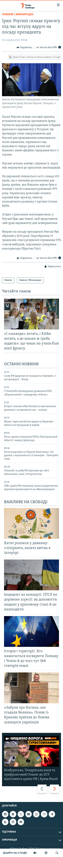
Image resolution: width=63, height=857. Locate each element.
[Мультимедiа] (35, 853)
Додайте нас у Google (15, 852)
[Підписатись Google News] (13, 814)
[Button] (24, 47)
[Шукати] (57, 853)
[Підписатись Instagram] (36, 814)
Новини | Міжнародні (17, 14)
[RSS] (5, 822)
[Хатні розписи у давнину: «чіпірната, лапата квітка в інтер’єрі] (31, 523)
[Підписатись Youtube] (28, 814)
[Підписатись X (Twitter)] (21, 814)
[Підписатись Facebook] (5, 814)
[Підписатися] (21, 822)
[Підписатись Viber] (44, 814)
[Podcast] (13, 822)
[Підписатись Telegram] (52, 814)
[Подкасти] (46, 853)
